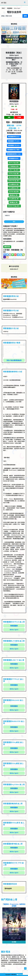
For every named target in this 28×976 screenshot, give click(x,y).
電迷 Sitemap (20, 971)
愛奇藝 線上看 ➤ (14, 202)
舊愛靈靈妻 (14, 622)
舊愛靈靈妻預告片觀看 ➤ (14, 149)
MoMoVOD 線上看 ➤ (14, 180)
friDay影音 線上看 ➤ (14, 198)
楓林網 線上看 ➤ (14, 195)
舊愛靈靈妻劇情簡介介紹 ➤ (14, 154)
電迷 (4, 3)
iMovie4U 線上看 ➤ (14, 177)
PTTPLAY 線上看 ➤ (14, 173)
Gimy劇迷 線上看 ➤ (14, 184)
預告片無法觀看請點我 (14, 357)
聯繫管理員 (7, 246)
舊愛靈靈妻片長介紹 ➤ (14, 145)
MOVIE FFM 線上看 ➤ (14, 206)
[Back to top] (25, 968)
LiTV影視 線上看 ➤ (14, 166)
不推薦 (19, 117)
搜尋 (25, 16)
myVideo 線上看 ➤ (14, 191)
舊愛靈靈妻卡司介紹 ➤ (14, 141)
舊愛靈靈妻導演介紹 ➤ (14, 136)
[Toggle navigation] (25, 2)
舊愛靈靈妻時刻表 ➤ (14, 158)
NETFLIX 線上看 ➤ (14, 162)
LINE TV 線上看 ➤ (14, 170)
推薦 (9, 117)
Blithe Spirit (14, 626)
